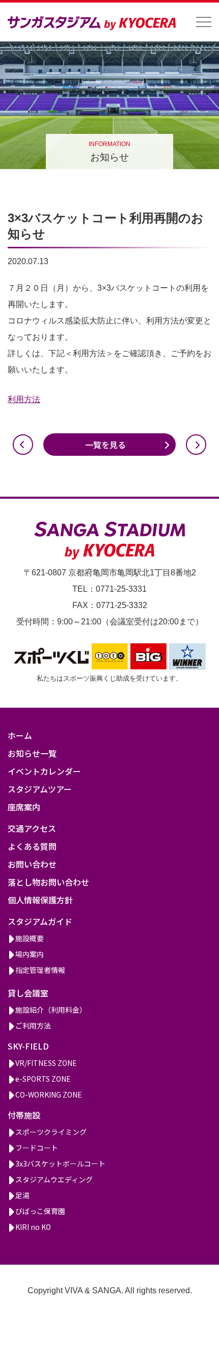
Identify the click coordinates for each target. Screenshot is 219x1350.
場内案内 (29, 954)
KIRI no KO (33, 1227)
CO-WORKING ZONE (48, 1094)
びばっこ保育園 (40, 1211)
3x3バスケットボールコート (60, 1163)
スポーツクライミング (51, 1132)
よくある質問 (32, 846)
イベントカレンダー (44, 771)
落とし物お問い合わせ (48, 882)
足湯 (22, 1195)
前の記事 (23, 444)
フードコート (36, 1148)
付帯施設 (24, 1115)
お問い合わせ (32, 864)
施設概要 (29, 938)
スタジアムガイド (40, 921)
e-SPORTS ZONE (43, 1079)
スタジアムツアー (40, 789)
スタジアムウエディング (54, 1179)
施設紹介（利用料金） (51, 1010)
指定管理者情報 (40, 970)
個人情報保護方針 (40, 900)
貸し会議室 (28, 993)
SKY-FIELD (28, 1046)
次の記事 (196, 444)
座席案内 (24, 807)
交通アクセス (32, 828)
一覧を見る (105, 444)
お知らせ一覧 (32, 753)
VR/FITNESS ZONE (46, 1063)
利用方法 (24, 399)
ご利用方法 (33, 1025)
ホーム (20, 735)
